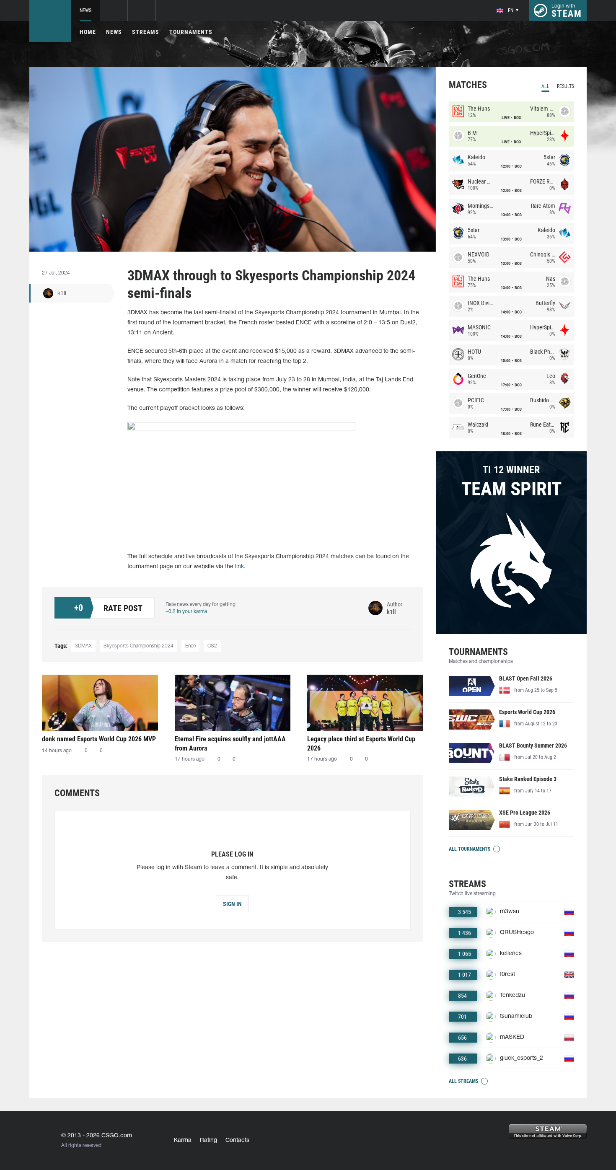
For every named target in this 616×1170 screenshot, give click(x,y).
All (545, 86)
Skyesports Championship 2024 (138, 646)
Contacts (237, 1140)
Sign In (232, 904)
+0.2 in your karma (186, 611)
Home (88, 31)
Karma (183, 1140)
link (239, 566)
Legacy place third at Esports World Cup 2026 (361, 743)
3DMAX (83, 646)
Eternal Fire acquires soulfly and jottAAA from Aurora (230, 743)
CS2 (212, 646)
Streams (145, 31)
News (85, 10)
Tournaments (190, 31)
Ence (190, 646)
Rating (208, 1140)
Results (565, 86)
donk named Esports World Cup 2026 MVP (99, 739)
